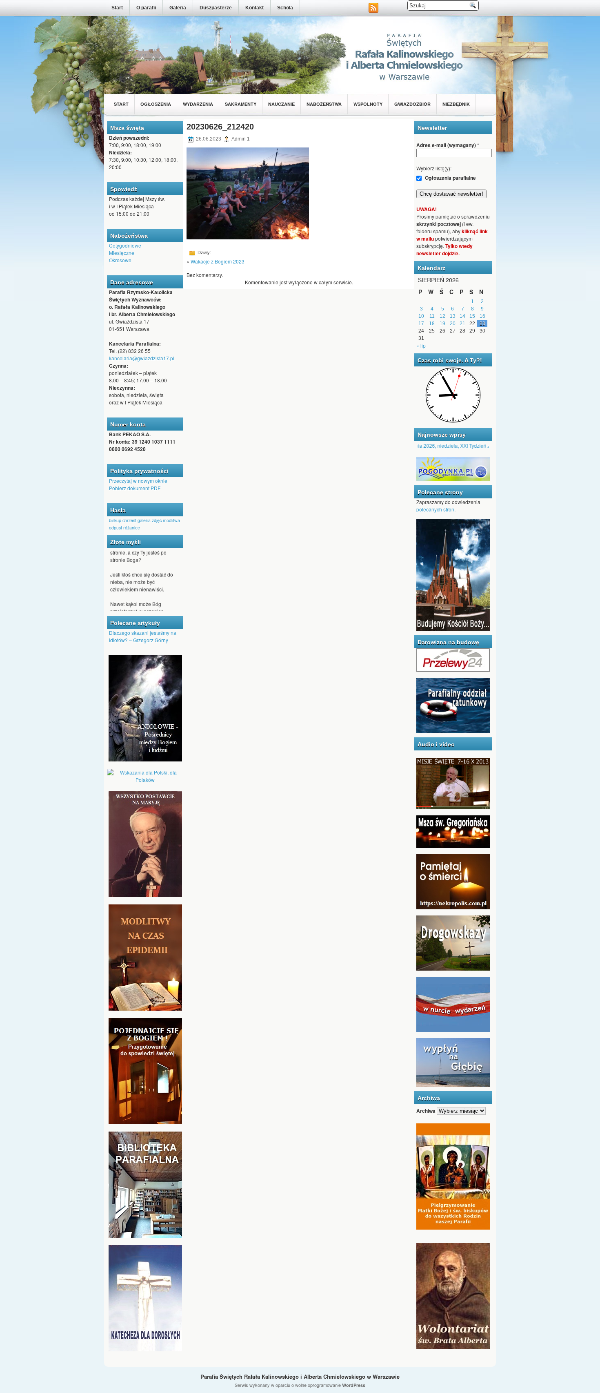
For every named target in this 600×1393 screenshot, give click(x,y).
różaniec (131, 528)
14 (462, 316)
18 (432, 323)
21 (462, 323)
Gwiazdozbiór (412, 104)
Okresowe (120, 260)
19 (442, 323)
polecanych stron (435, 509)
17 (421, 323)
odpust (115, 528)
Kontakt (254, 8)
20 (453, 323)
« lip (421, 345)
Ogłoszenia (155, 104)
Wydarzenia (198, 104)
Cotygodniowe (125, 245)
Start (117, 8)
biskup (115, 520)
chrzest (129, 520)
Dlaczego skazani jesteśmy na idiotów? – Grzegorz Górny (142, 636)
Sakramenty (240, 104)
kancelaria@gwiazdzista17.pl (141, 358)
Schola (285, 8)
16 (482, 316)
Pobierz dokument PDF (134, 487)
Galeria (177, 8)
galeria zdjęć (150, 520)
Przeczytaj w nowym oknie (138, 480)
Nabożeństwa (324, 104)
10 (421, 316)
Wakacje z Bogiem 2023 (217, 261)
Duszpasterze (216, 8)
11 (432, 316)
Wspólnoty (367, 104)
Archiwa (426, 1110)
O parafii (146, 8)
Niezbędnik (456, 104)
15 (472, 316)
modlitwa (171, 520)
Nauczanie (281, 104)
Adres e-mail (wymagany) (447, 145)
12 (442, 316)
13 (453, 316)
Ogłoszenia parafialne (450, 177)
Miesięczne (121, 252)
